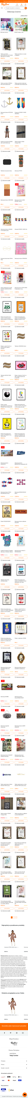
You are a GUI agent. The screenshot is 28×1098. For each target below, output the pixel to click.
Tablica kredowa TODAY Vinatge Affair (6, 814)
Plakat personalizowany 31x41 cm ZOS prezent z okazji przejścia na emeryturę (7, 318)
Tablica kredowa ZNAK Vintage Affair (19, 142)
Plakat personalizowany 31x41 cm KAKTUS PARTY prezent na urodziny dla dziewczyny (6, 640)
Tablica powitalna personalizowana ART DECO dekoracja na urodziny (7, 55)
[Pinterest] (10, 1035)
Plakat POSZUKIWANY (6, 521)
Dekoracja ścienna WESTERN (7, 200)
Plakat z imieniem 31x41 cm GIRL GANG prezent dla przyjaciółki (20, 376)
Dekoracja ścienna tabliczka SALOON (20, 522)
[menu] (2, 8)
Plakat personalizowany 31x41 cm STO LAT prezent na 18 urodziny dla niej (20, 406)
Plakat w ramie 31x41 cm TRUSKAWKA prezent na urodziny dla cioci (20, 610)
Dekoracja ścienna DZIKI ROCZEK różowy (20, 200)
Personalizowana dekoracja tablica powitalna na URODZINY (20, 844)
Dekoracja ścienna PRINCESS (21, 258)
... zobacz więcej (23, 15)
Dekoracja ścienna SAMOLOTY (4, 463)
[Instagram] (16, 1035)
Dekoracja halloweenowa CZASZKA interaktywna (20, 668)
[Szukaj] (26, 8)
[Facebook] (4, 1035)
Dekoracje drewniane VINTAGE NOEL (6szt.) (19, 755)
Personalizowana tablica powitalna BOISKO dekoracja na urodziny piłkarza (7, 902)
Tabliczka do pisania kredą (6, 170)
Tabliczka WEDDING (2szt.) (20, 346)
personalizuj (7, 61)
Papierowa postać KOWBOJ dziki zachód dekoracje (7, 142)
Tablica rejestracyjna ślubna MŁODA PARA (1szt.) (6, 785)
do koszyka (7, 119)
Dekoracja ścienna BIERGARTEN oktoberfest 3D (21, 463)
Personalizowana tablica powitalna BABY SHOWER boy (6, 873)
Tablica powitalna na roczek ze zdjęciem (20, 54)
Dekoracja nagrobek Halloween (5, 726)
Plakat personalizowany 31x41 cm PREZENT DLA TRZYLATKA (6, 435)
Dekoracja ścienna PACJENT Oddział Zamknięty (6, 755)
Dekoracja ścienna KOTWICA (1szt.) (7, 113)
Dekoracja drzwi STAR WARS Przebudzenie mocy (21, 288)
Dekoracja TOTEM (18, 170)
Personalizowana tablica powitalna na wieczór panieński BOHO (6, 844)
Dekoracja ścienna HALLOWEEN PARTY (19, 697)
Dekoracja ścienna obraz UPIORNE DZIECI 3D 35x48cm (6, 669)
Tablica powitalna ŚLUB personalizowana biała (20, 872)
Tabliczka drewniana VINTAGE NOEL (5, 580)
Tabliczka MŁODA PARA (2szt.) (6, 376)
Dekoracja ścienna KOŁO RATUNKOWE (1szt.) (6, 493)
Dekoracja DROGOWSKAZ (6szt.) (20, 493)
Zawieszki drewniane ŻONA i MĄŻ (7, 259)
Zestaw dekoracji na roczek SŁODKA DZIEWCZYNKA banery (6, 289)
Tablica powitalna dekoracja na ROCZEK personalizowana (21, 84)
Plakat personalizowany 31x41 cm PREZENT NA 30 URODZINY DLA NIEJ (20, 581)
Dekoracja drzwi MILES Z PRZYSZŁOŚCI (20, 551)
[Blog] (14, 1046)
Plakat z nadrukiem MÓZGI (20, 638)
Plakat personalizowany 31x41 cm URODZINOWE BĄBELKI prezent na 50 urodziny (20, 318)
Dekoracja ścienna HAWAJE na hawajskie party (6, 230)
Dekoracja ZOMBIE (5, 696)
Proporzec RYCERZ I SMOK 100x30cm (20, 113)
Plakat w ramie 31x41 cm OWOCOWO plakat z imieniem (6, 347)
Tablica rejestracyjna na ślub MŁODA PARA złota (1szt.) (20, 785)
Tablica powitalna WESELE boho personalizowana (6, 84)
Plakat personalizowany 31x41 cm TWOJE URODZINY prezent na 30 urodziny (7, 610)
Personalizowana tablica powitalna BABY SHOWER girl (20, 902)
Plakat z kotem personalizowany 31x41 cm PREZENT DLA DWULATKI (6, 406)
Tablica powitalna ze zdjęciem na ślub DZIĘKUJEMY (21, 814)
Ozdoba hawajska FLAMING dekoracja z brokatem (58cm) (7, 551)
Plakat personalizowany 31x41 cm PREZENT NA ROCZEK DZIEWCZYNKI (20, 435)
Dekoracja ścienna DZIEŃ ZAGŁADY (20, 726)
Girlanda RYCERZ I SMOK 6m (21, 229)
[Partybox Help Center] (14, 1058)
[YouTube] (23, 1035)
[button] (17, 5)
